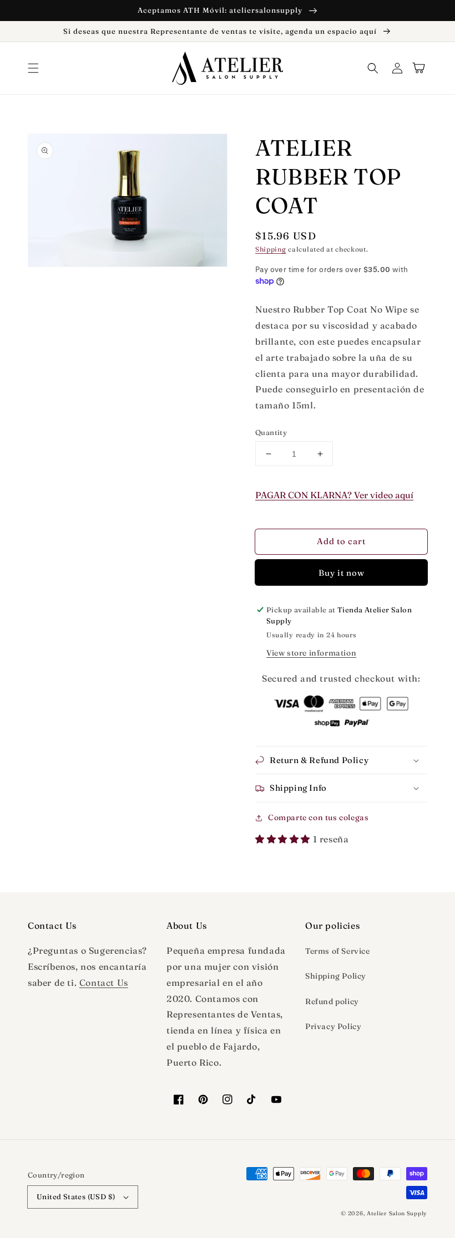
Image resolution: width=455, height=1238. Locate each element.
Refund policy (332, 1001)
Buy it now (341, 572)
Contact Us (103, 982)
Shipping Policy (335, 976)
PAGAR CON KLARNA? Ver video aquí (334, 494)
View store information (311, 653)
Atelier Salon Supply (397, 1213)
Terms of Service (337, 951)
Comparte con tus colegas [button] (318, 817)
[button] (33, 68)
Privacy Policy (333, 1026)
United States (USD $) (76, 1196)
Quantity (271, 432)
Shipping (270, 249)
